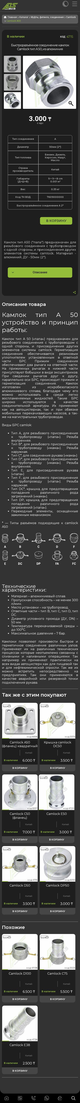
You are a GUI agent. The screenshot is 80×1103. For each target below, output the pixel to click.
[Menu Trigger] (76, 4)
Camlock (71, 17)
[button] (71, 84)
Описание (40, 272)
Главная (12, 17)
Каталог (23, 17)
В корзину (56, 221)
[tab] (40, 272)
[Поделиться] (74, 293)
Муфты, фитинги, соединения (47, 17)
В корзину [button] (19, 768)
